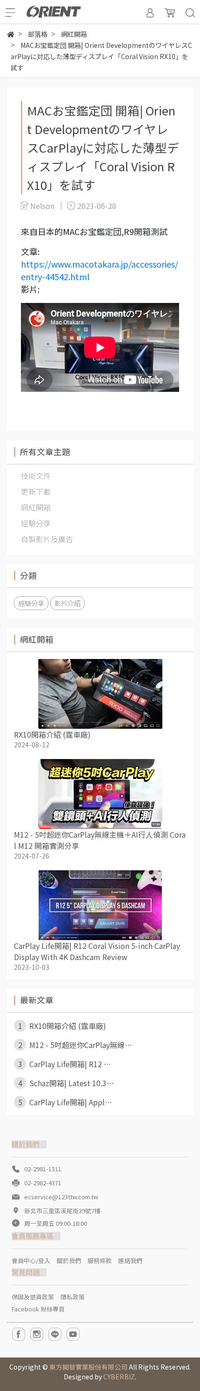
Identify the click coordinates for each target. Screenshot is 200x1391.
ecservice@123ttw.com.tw (61, 1196)
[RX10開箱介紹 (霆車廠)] (100, 694)
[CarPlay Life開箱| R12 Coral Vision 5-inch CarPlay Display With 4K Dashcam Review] (100, 905)
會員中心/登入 (31, 1260)
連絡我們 (130, 1260)
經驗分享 (31, 603)
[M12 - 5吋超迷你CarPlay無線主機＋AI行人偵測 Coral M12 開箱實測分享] (100, 794)
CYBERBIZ (119, 1376)
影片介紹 (67, 603)
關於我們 (69, 1260)
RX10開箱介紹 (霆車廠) (52, 734)
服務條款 (99, 1260)
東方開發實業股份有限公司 (88, 1366)
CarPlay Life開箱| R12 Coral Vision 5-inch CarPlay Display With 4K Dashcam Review (97, 951)
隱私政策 (72, 1296)
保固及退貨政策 (33, 1296)
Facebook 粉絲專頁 (38, 1308)
